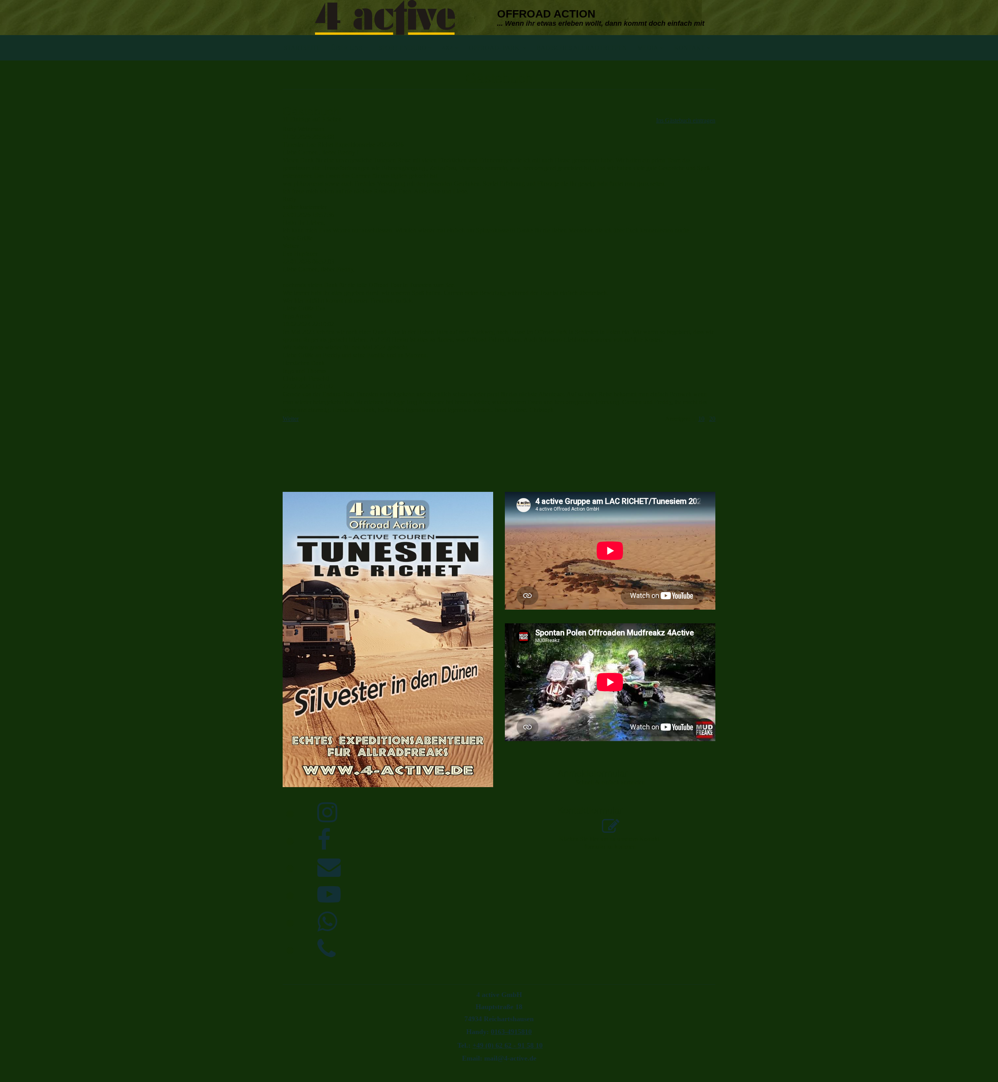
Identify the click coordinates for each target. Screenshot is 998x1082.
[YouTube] (329, 895)
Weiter (291, 418)
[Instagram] (327, 813)
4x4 (447, 47)
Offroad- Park (495, 47)
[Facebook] (324, 840)
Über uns (347, 47)
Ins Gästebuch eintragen (685, 120)
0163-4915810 (511, 1032)
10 (701, 418)
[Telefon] (326, 949)
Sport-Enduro (402, 47)
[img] (385, 17)
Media (647, 47)
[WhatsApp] (327, 922)
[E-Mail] (329, 867)
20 (712, 418)
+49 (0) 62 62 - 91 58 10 (507, 1045)
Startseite (302, 47)
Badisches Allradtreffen (581, 47)
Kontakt (689, 47)
